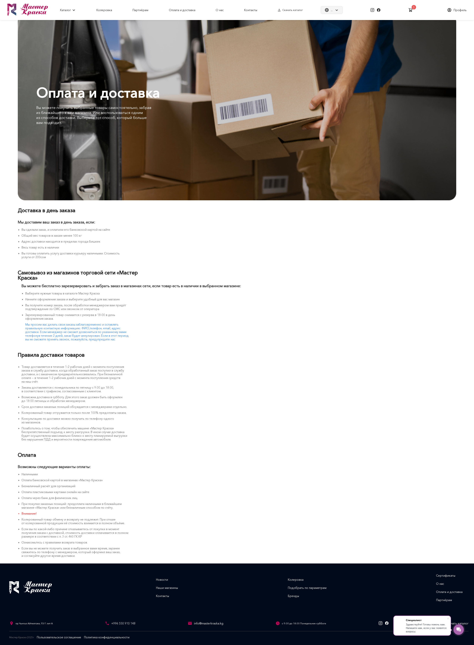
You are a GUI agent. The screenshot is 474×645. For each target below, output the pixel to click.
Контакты (162, 596)
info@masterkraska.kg (208, 623)
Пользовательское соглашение (59, 637)
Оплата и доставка (449, 592)
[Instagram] (372, 10)
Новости (162, 579)
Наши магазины (167, 588)
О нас (440, 584)
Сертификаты (445, 575)
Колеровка (295, 579)
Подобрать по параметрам (307, 588)
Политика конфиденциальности (106, 637)
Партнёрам (444, 600)
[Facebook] (379, 10)
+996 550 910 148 (123, 623)
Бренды (293, 596)
